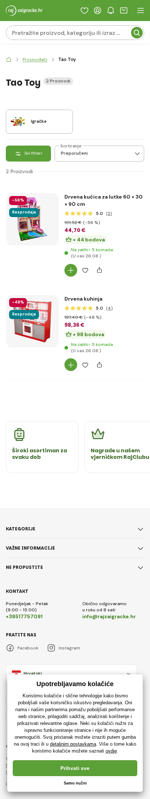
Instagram (69, 648)
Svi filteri (33, 153)
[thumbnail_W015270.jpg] (32, 263)
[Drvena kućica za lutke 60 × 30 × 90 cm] (32, 219)
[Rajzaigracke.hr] (9, 59)
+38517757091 (24, 616)
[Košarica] (123, 10)
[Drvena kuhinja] (32, 321)
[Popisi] (84, 10)
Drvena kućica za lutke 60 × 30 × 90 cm (103, 200)
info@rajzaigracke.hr (109, 616)
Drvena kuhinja (83, 298)
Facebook (27, 648)
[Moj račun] (97, 10)
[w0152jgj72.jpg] (32, 365)
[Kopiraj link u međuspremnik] (99, 270)
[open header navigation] (140, 10)
